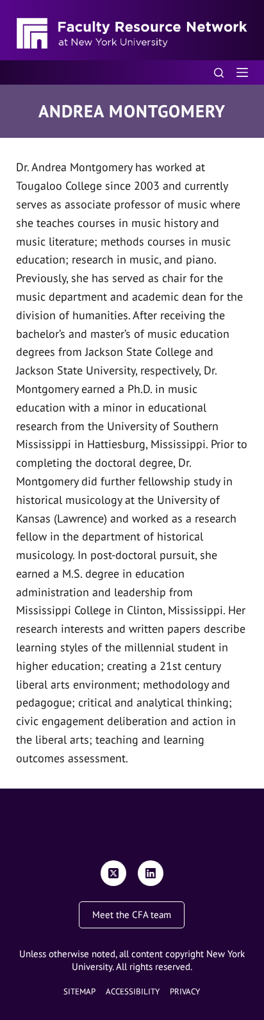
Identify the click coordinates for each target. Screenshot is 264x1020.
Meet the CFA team (131, 914)
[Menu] (242, 72)
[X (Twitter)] (113, 873)
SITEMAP (79, 991)
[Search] (219, 73)
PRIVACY (185, 991)
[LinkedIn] (150, 873)
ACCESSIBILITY (133, 991)
